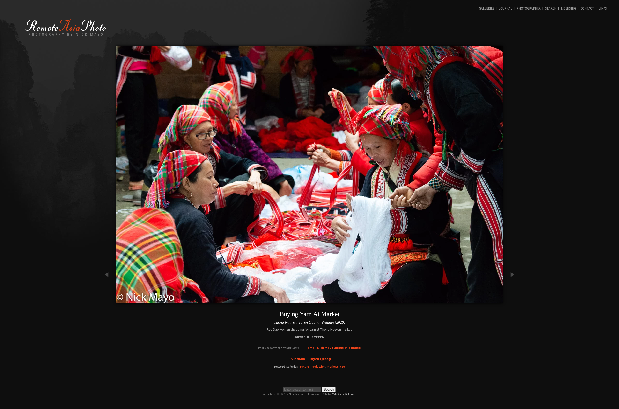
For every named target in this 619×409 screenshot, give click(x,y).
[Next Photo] (510, 301)
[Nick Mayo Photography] (66, 35)
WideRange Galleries (343, 394)
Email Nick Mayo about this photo (334, 347)
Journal (505, 8)
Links (602, 8)
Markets (333, 366)
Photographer (529, 8)
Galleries (486, 8)
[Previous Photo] (109, 301)
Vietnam (298, 359)
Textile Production (312, 366)
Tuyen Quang (320, 359)
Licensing (568, 8)
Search (550, 8)
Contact (587, 8)
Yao (342, 366)
